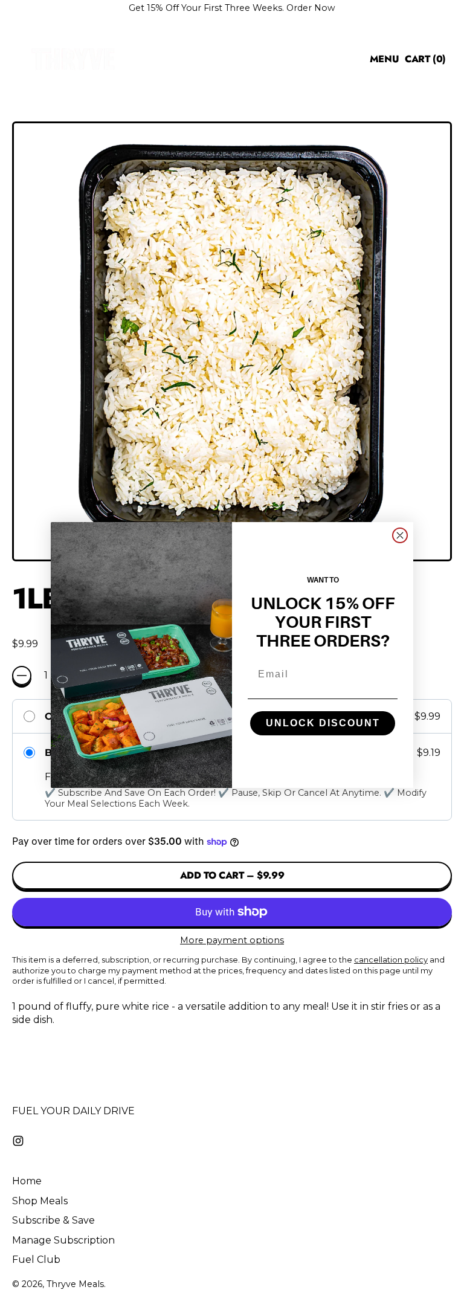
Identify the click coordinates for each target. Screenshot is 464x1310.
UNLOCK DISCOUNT (323, 723)
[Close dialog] (400, 535)
